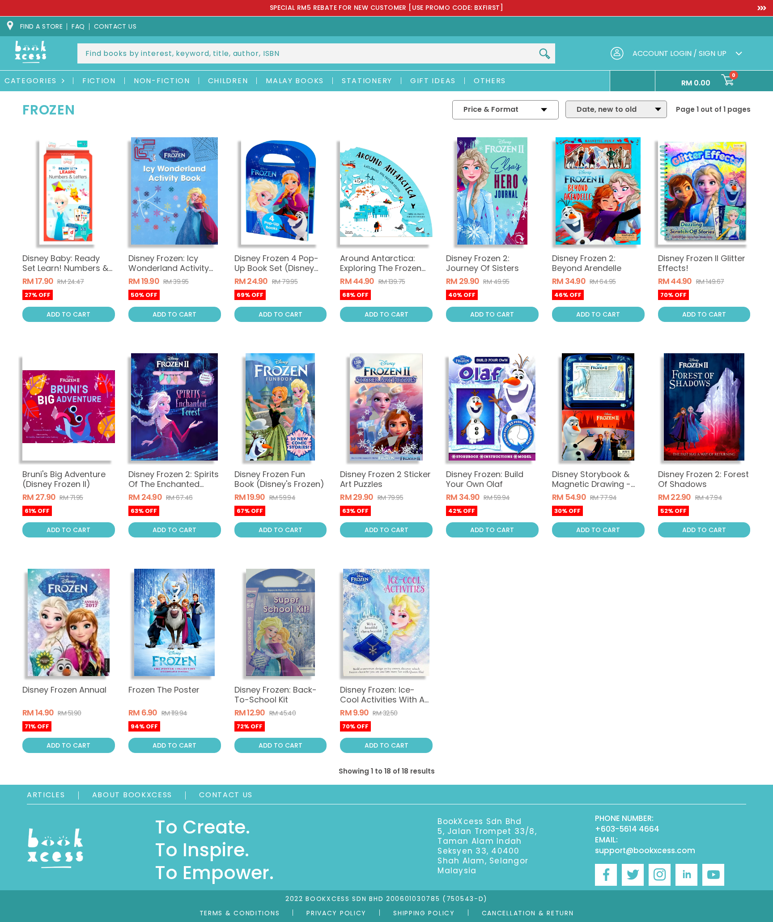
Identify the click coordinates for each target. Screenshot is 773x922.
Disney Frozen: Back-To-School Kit (275, 694)
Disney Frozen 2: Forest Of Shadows (703, 479)
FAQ (78, 26)
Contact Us (226, 795)
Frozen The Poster (164, 689)
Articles (46, 795)
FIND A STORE (41, 26)
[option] (386, 8)
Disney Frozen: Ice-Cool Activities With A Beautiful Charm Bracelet (382, 704)
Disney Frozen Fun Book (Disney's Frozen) (279, 479)
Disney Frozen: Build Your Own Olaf (484, 479)
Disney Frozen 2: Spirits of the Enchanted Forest (173, 484)
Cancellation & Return (528, 913)
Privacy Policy (336, 913)
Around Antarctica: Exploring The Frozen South (380, 268)
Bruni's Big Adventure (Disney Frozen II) (64, 479)
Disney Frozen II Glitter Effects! (701, 263)
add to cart (68, 314)
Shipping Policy (424, 913)
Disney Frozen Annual (64, 689)
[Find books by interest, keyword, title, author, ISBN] (544, 54)
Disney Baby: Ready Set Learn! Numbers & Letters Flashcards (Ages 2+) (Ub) (65, 273)
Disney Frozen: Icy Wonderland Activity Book (168, 268)
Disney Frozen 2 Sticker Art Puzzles (385, 479)
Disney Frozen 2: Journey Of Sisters (482, 263)
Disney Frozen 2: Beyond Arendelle (586, 263)
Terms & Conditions (240, 913)
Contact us (115, 26)
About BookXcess (132, 795)
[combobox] (316, 53)
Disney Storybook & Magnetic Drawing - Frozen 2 (591, 484)
